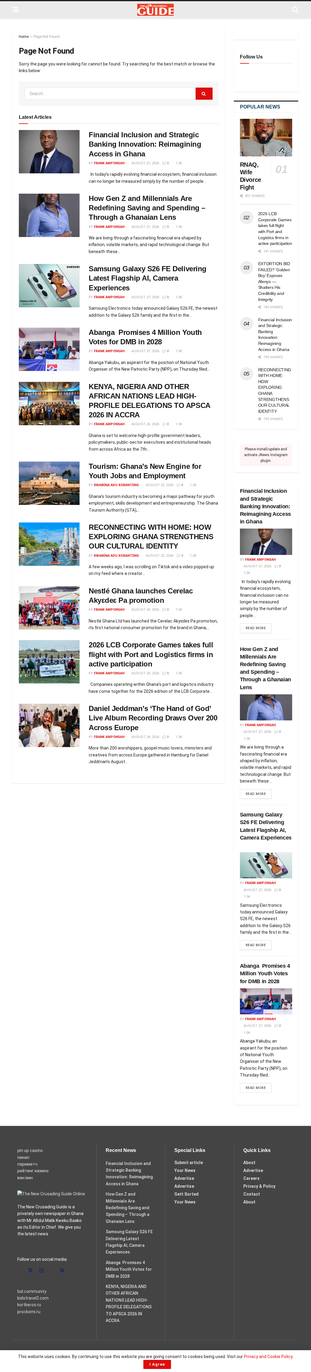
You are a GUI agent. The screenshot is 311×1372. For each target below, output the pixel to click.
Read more (259, 628)
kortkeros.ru (29, 1304)
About (249, 1162)
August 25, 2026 (159, 485)
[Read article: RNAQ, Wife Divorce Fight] (266, 137)
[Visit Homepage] (155, 10)
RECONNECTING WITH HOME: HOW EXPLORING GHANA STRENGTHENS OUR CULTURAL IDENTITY (151, 536)
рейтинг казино (33, 1170)
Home (24, 37)
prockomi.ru (28, 1311)
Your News (185, 1170)
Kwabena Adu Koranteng (116, 485)
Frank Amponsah (109, 163)
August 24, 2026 (145, 610)
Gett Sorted (186, 1194)
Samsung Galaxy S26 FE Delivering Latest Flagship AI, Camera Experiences (148, 278)
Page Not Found (46, 37)
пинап (23, 1157)
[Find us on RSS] (62, 1270)
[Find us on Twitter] (30, 1270)
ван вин (25, 1177)
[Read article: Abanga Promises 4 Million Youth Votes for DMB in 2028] (49, 349)
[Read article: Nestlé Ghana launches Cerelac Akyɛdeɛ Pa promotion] (49, 607)
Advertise (184, 1178)
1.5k (178, 163)
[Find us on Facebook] (19, 1270)
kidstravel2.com (33, 1298)
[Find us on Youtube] (52, 1270)
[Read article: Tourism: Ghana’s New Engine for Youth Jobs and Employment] (49, 483)
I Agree (157, 1364)
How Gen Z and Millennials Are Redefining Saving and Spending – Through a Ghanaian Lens (147, 207)
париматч (27, 1164)
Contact (251, 1194)
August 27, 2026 (145, 163)
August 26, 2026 (145, 424)
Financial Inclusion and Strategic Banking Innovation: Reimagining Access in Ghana (145, 144)
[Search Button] (295, 10)
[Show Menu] (16, 10)
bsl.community (31, 1291)
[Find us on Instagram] (41, 1270)
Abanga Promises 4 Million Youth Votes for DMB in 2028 (265, 973)
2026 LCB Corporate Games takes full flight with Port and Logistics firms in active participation (151, 654)
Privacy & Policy (259, 1186)
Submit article (188, 1162)
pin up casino (30, 1150)
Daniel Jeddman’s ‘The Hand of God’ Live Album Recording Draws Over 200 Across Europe (153, 717)
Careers (251, 1178)
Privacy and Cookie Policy (268, 1356)
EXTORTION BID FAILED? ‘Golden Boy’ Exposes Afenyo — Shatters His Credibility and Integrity (274, 281)
